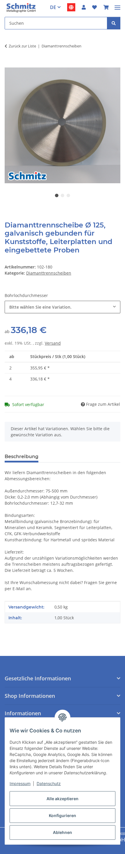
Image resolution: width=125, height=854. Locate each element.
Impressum (20, 783)
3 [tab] (68, 195)
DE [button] (53, 7)
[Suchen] (113, 23)
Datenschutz (49, 783)
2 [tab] (62, 195)
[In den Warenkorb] (9, 64)
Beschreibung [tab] (21, 456)
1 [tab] (56, 195)
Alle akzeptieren (62, 798)
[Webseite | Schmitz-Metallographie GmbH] (71, 7)
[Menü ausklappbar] (117, 5)
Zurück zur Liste (22, 46)
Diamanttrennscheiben (48, 273)
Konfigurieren (62, 815)
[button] (83, 7)
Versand (53, 343)
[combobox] (62, 307)
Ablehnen (62, 832)
